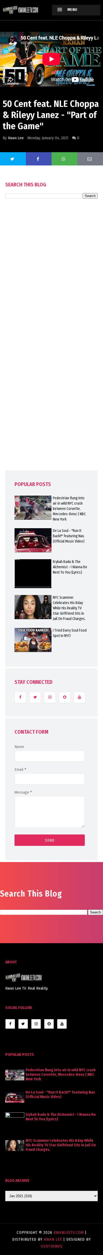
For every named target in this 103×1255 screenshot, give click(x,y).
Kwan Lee (16, 137)
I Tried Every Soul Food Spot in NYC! (70, 633)
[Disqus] (51, 349)
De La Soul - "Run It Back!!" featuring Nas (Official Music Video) (69, 536)
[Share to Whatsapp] (64, 158)
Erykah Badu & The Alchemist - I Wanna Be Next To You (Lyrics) (70, 567)
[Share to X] (13, 158)
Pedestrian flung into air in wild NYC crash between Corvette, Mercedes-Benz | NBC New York (69, 509)
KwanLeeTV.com (69, 1232)
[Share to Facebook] (39, 158)
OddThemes (52, 1246)
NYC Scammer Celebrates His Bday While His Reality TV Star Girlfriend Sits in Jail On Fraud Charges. (69, 608)
